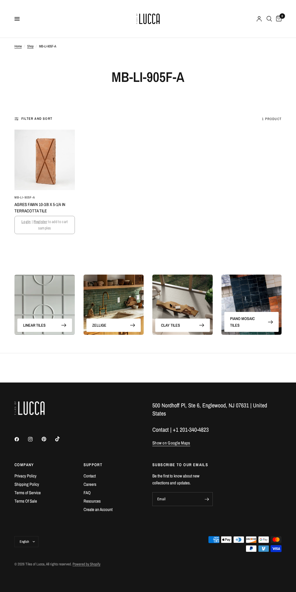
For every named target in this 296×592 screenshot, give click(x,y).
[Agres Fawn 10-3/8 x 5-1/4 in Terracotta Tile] (44, 160)
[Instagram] (34, 439)
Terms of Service (27, 493)
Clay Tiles (170, 325)
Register (40, 221)
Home (18, 46)
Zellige (99, 325)
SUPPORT (93, 465)
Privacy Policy (25, 476)
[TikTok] (61, 439)
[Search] (269, 19)
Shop (30, 46)
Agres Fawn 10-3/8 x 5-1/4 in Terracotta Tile (39, 207)
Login (26, 221)
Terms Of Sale (25, 501)
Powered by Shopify (86, 564)
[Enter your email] (207, 499)
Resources (92, 501)
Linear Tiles (34, 325)
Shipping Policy (26, 484)
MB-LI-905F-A (24, 197)
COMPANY (24, 465)
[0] (278, 19)
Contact (90, 476)
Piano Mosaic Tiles (242, 322)
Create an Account (98, 509)
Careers (90, 484)
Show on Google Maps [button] (171, 442)
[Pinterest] (48, 439)
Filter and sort (36, 118)
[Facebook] (20, 439)
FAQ (87, 493)
